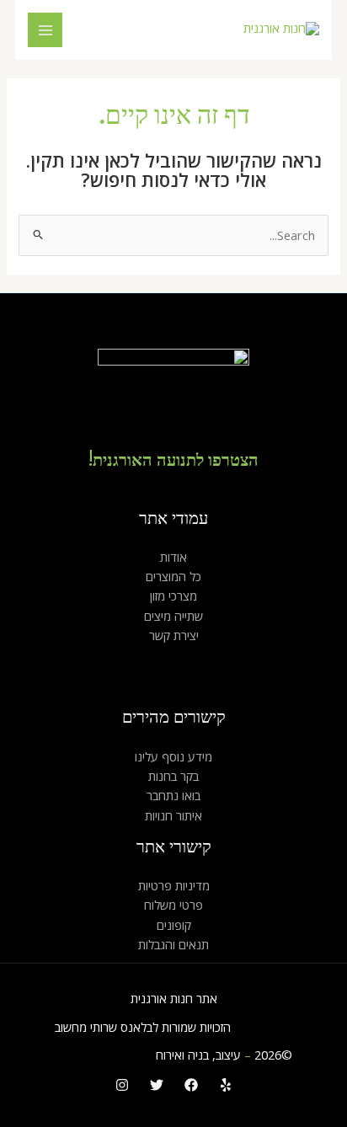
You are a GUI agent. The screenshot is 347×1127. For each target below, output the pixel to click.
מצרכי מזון (173, 595)
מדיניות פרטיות (174, 885)
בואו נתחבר (173, 795)
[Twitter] (156, 1085)
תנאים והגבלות (173, 944)
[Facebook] (191, 1085)
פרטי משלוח (173, 904)
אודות (173, 556)
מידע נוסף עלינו (173, 756)
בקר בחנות (173, 775)
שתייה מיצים (173, 615)
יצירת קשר (174, 635)
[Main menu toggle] (45, 30)
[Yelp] (225, 1085)
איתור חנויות (173, 815)
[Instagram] (122, 1085)
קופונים (174, 924)
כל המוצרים (173, 576)
